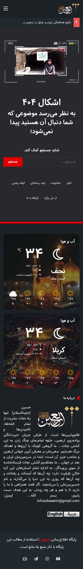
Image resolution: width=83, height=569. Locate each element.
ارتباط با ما (33, 198)
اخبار (68, 183)
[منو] (5, 11)
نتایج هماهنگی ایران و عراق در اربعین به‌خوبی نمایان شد (37, 22)
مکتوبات (56, 183)
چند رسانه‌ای (37, 183)
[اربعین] (69, 8)
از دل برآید (50, 198)
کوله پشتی (18, 183)
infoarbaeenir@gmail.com (58, 501)
